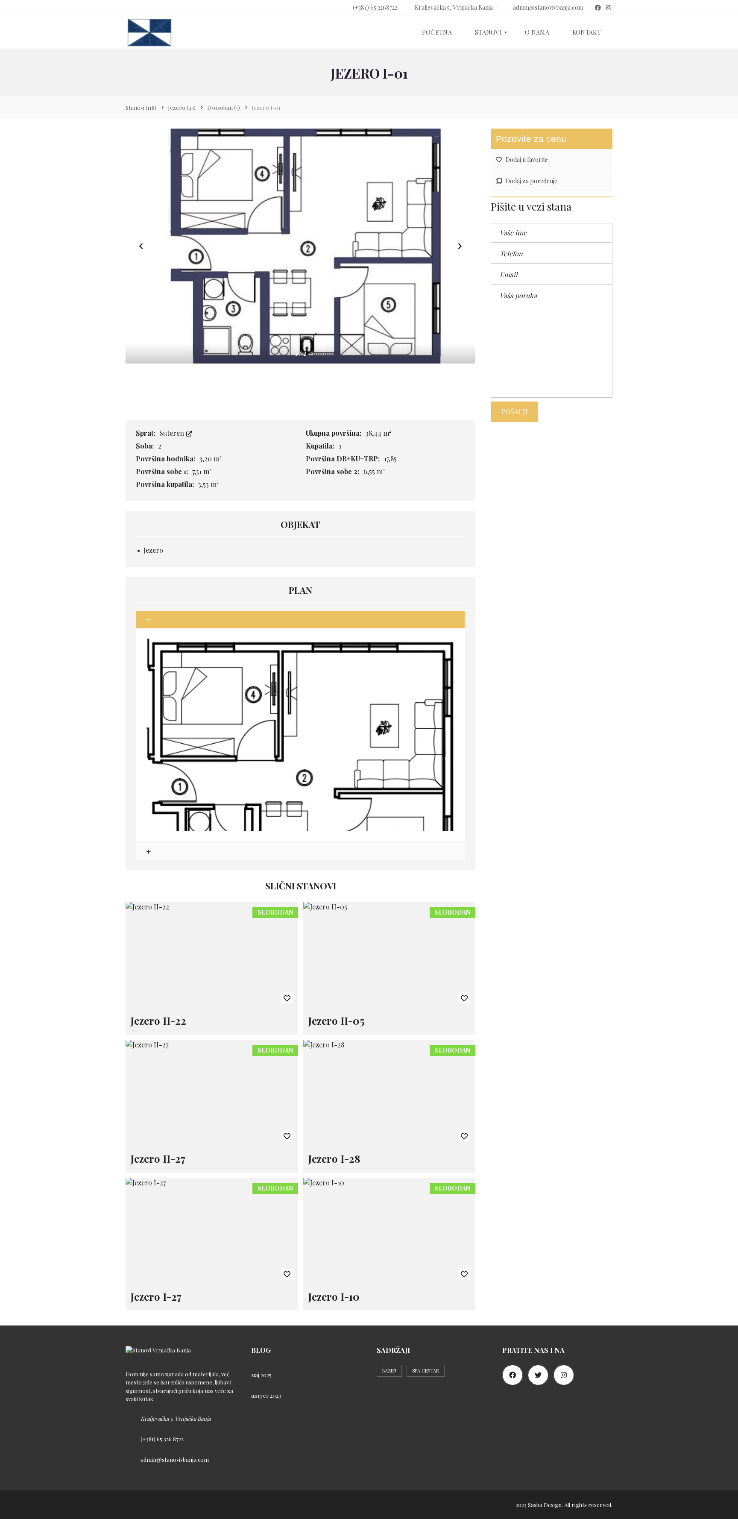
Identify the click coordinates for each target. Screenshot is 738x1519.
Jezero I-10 (334, 1296)
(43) (182, 107)
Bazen (389, 1370)
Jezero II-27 (158, 1158)
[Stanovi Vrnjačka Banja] (149, 32)
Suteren (172, 432)
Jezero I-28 (334, 1158)
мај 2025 (261, 1374)
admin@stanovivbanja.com (547, 7)
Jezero (153, 549)
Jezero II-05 (336, 1020)
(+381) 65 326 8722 (162, 1439)
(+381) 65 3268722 (374, 7)
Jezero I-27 (156, 1296)
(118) (141, 107)
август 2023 (266, 1395)
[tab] (300, 619)
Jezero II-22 (158, 1020)
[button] (460, 246)
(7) (223, 107)
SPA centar (425, 1370)
